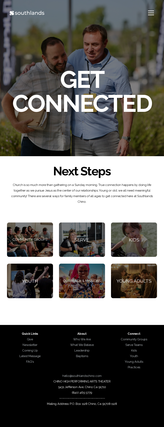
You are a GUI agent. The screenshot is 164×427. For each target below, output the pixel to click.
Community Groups (134, 339)
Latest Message (30, 356)
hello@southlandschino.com (82, 376)
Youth (134, 356)
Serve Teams (134, 345)
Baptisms (82, 356)
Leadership (81, 350)
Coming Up (30, 350)
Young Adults (134, 361)
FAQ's (30, 361)
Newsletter (30, 345)
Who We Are (82, 339)
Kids (134, 350)
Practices (134, 367)
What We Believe (82, 345)
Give (30, 339)
